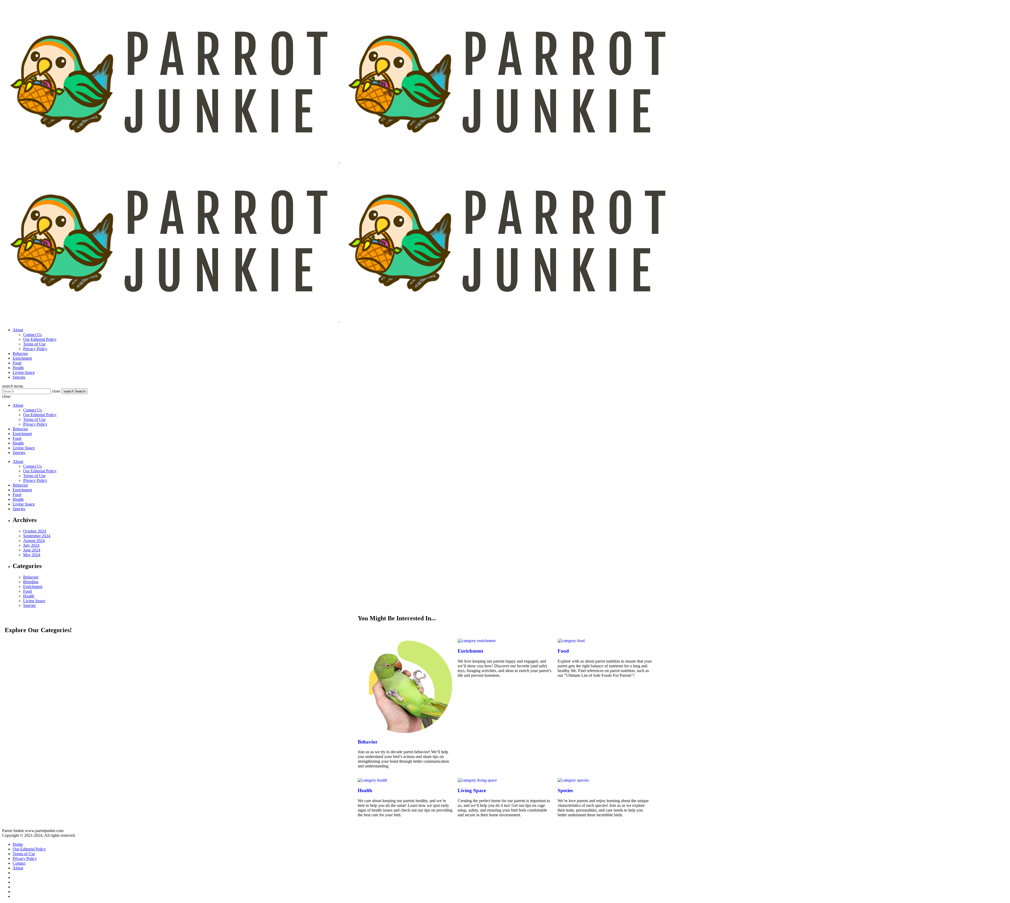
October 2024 (34, 531)
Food (27, 591)
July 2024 (31, 545)
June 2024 (31, 550)
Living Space (34, 600)
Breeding (30, 582)
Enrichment (32, 586)
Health (28, 596)
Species (29, 605)
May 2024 (31, 555)
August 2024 (34, 540)
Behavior (30, 577)
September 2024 (36, 536)
